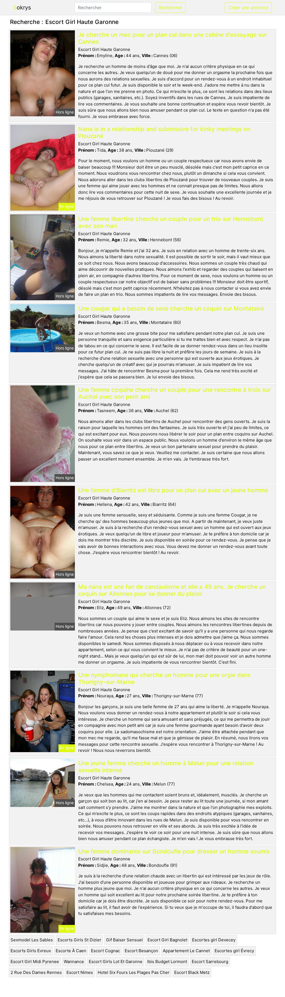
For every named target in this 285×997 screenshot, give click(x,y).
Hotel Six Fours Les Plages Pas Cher (133, 972)
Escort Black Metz (192, 972)
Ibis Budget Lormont (167, 961)
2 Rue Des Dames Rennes (36, 972)
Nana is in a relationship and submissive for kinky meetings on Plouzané (164, 132)
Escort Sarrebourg (210, 961)
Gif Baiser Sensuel (124, 939)
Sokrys (22, 7)
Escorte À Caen (71, 950)
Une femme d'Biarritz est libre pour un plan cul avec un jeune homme (173, 490)
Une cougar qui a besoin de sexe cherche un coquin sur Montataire (171, 308)
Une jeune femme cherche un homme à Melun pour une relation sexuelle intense (165, 767)
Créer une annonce (248, 7)
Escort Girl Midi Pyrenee (35, 961)
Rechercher (170, 7)
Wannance (74, 961)
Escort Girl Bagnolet (167, 939)
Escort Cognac (105, 950)
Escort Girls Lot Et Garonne (115, 961)
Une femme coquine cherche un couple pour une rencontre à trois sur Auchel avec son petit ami (174, 393)
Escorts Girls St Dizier (79, 939)
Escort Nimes (80, 972)
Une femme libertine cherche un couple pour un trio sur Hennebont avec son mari (170, 222)
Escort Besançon (141, 950)
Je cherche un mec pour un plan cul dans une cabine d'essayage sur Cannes (172, 38)
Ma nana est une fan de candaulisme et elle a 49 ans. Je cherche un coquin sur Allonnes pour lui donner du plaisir (172, 590)
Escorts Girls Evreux (31, 950)
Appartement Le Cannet (186, 950)
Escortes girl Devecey (213, 939)
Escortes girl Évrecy (234, 950)
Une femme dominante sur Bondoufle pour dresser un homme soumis (174, 851)
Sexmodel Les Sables (32, 939)
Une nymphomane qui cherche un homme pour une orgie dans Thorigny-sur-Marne (164, 678)
